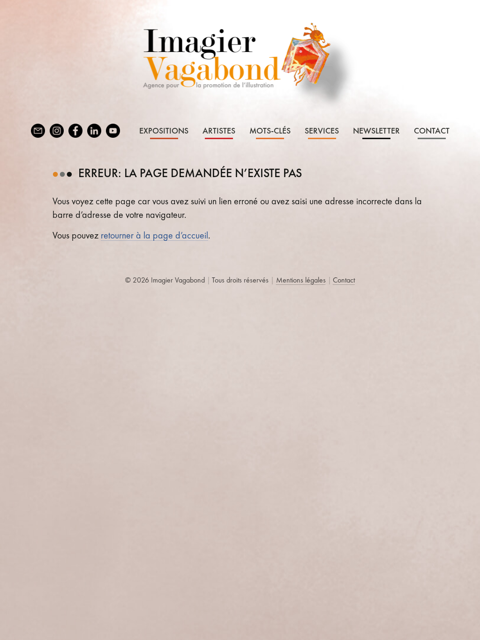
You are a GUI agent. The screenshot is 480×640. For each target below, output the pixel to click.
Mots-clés (270, 130)
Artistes (218, 130)
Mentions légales (301, 280)
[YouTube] (113, 130)
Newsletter (376, 130)
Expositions (163, 130)
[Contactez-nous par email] (38, 130)
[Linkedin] (94, 130)
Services (322, 130)
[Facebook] (75, 130)
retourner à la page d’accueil (154, 235)
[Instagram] (56, 130)
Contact (432, 130)
